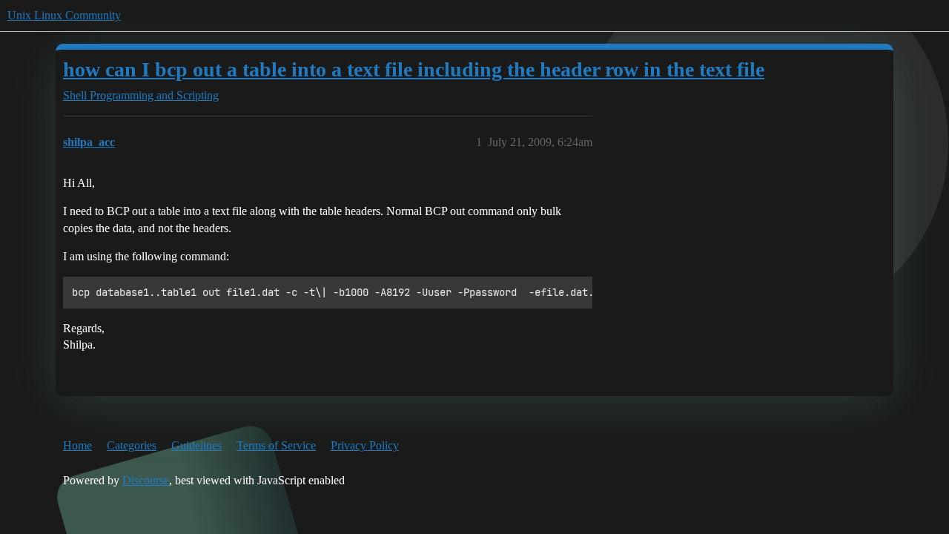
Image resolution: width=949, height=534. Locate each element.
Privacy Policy (365, 445)
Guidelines (196, 445)
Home (77, 445)
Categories (131, 445)
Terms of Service (276, 445)
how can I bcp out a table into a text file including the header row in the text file (413, 69)
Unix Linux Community (64, 15)
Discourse (145, 480)
